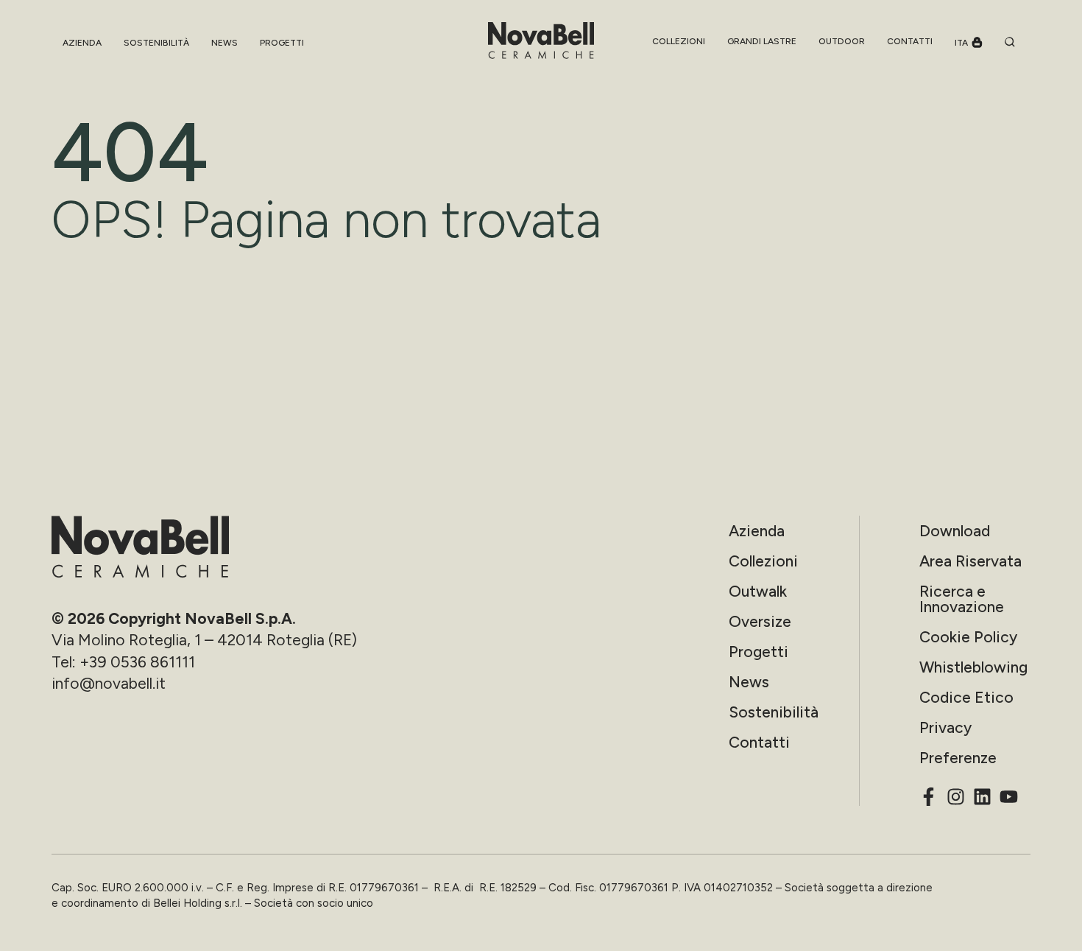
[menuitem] (679, 41)
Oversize (760, 621)
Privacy (945, 727)
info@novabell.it (109, 683)
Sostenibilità (773, 712)
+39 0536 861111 (137, 662)
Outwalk (758, 591)
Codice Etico (966, 697)
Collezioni (763, 561)
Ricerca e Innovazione (961, 599)
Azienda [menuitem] (82, 43)
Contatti (759, 742)
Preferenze (958, 757)
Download (954, 531)
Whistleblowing (973, 667)
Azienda (757, 531)
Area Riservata (970, 561)
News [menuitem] (224, 43)
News (749, 682)
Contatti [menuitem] (910, 41)
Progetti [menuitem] (282, 43)
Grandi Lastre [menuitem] (761, 41)
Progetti (758, 651)
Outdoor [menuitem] (841, 41)
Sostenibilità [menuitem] (156, 43)
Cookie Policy (968, 637)
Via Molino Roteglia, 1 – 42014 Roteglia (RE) (204, 640)
